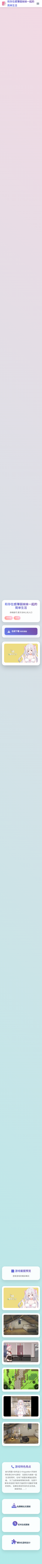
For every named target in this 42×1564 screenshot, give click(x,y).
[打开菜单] (38, 3)
